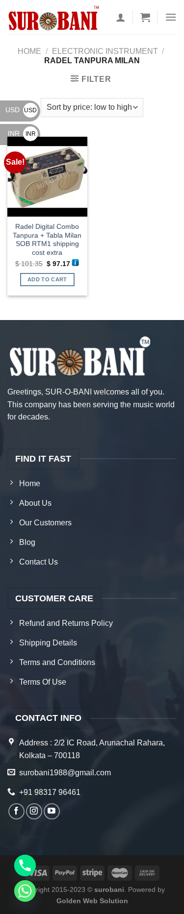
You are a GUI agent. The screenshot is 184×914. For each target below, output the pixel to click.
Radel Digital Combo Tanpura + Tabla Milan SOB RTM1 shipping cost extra (47, 239)
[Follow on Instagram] (34, 811)
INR (22, 133)
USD (21, 110)
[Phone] (25, 865)
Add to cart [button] (47, 279)
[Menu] (171, 17)
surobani (109, 889)
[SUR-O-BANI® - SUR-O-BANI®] (54, 17)
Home (29, 51)
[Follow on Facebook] (16, 811)
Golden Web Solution (92, 901)
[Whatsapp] (25, 891)
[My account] (121, 17)
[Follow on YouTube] (52, 811)
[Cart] (145, 17)
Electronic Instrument (105, 51)
